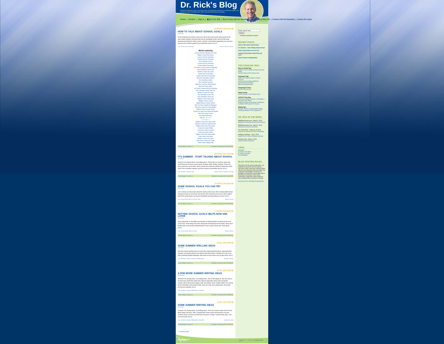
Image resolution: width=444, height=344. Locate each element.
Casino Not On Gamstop (205, 74)
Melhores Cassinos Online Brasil (205, 84)
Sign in (201, 19)
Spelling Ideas (200, 258)
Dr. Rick (181, 33)
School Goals (184, 199)
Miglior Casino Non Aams (206, 55)
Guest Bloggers (243, 155)
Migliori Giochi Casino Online (205, 109)
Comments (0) (221, 146)
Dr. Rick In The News (244, 152)
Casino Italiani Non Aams (206, 65)
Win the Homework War (245, 84)
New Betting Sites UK (260, 19)
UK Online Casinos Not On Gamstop (205, 67)
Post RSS (228, 146)
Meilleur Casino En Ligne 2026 (205, 122)
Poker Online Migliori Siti (205, 142)
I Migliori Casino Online (205, 101)
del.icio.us (190, 146)
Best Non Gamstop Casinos (205, 78)
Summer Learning (186, 171)
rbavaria (182, 275)
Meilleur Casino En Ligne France (205, 124)
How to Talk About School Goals (200, 31)
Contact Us (242, 340)
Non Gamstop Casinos (206, 82)
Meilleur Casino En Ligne (206, 72)
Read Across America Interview (248, 127)
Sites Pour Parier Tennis (205, 113)
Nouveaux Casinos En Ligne (206, 140)
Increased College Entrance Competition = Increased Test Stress (251, 99)
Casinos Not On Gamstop (283, 19)
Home (183, 19)
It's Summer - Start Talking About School (205, 156)
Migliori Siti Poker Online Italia (205, 134)
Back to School (224, 46)
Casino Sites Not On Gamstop (205, 76)
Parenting (191, 46)
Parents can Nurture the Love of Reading (251, 131)
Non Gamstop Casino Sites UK (205, 90)
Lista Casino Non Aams (205, 136)
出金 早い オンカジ (205, 117)
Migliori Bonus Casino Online (205, 103)
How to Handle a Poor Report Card (249, 94)
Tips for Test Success (244, 89)
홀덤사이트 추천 (213, 19)
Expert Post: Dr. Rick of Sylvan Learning (250, 136)
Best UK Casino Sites (205, 86)
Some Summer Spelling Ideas (196, 245)
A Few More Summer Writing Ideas (200, 273)
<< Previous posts (183, 331)
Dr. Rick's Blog (208, 4)
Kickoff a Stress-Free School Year (248, 73)
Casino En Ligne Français (205, 130)
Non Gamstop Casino (205, 61)
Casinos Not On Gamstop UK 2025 (206, 53)
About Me (241, 150)
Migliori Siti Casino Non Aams (205, 126)
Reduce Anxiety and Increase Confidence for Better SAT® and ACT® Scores (251, 103)
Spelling (183, 258)
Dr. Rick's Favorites (244, 153)
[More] (214, 43)
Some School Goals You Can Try (199, 186)
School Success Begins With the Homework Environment (248, 82)
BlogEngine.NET (258, 340)
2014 (192, 171)
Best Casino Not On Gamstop (236, 19)
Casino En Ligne (304, 19)
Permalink (214, 146)
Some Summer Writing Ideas (196, 305)
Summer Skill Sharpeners (246, 141)
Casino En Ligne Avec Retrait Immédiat (205, 111)
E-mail (180, 146)
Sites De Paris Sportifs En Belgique (206, 105)
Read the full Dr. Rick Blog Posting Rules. (251, 181)
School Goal (184, 46)
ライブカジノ (205, 119)
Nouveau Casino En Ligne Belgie (205, 107)
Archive (191, 19)
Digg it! (184, 146)
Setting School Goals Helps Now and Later (202, 215)
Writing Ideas (194, 290)
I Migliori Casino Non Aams (205, 99)
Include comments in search (249, 35)
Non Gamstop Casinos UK (205, 69)
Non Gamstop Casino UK (206, 94)
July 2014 (201, 290)
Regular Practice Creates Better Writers (250, 109)
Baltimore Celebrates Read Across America (251, 122)
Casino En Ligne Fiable (205, 128)
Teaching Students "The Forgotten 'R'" (250, 110)
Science (231, 46)
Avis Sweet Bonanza (205, 115)
